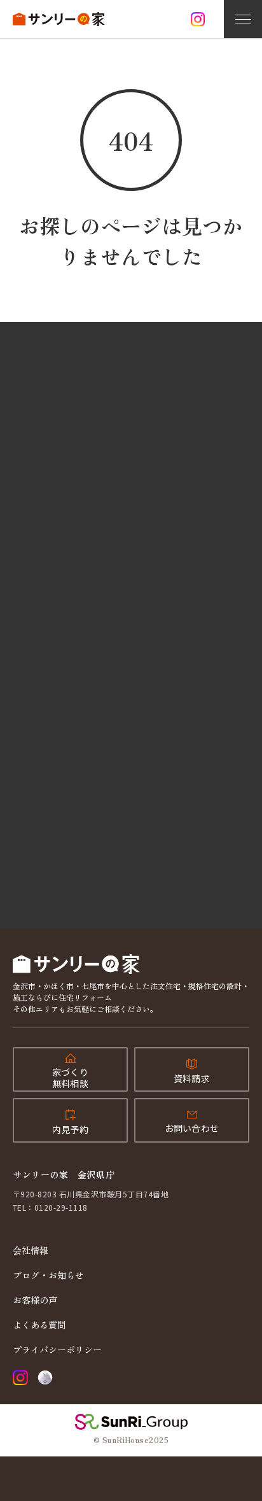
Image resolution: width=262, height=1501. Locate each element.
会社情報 (30, 1250)
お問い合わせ (192, 1128)
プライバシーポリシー (57, 1349)
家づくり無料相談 (70, 1078)
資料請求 (192, 1078)
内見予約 (70, 1129)
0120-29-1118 (141, 766)
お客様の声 (35, 1299)
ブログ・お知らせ (48, 1275)
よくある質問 (39, 1324)
